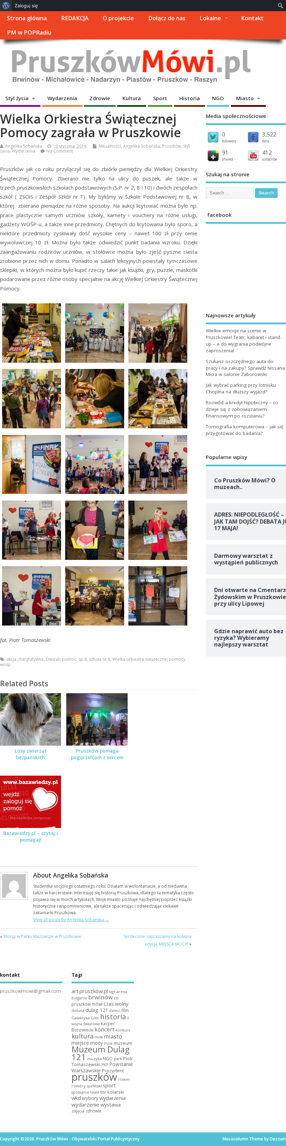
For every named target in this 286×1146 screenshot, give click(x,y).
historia (113, 1016)
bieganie (79, 998)
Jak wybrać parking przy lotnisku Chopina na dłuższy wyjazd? (241, 388)
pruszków (94, 1077)
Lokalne (210, 18)
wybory (90, 1098)
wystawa (110, 1104)
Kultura (131, 98)
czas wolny (116, 1003)
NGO (218, 98)
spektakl (94, 1085)
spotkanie (80, 1092)
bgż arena (118, 991)
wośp (5, 664)
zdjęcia (78, 1111)
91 (225, 152)
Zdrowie (99, 98)
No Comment (59, 151)
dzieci (114, 1010)
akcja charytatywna (25, 659)
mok (108, 1043)
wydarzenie (85, 1104)
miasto (113, 1036)
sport (109, 1085)
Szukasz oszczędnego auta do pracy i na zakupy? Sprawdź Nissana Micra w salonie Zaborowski (245, 368)
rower (124, 1079)
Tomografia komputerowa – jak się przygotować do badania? (245, 429)
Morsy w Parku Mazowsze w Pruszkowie (42, 936)
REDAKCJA (75, 18)
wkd (76, 1097)
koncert (104, 1029)
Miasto (245, 98)
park (118, 1058)
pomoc (69, 659)
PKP (104, 1064)
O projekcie (118, 18)
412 (267, 152)
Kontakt (252, 18)
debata (78, 1010)
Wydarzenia (62, 98)
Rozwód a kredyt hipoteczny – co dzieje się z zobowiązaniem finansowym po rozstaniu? (242, 409)
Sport (160, 98)
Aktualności (109, 146)
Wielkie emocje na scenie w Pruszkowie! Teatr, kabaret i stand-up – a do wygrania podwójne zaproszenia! (243, 340)
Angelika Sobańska (23, 146)
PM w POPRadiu (29, 32)
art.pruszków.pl (90, 991)
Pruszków (171, 146)
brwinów (100, 997)
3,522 (269, 134)
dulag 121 (96, 1010)
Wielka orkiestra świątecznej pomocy (148, 659)
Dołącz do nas (167, 18)
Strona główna (27, 18)
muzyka (94, 1058)
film (125, 1010)
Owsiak (53, 659)
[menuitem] (6, 5)
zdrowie (93, 1111)
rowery (78, 1085)
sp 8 (82, 659)
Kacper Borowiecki (93, 1027)
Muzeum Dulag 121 (101, 1053)
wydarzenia (112, 1097)
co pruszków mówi (95, 1001)
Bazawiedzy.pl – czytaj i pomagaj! (30, 836)
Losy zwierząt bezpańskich (31, 754)
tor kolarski (112, 1092)
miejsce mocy (87, 1043)
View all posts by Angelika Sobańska (71, 920)
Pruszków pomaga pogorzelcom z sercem (97, 754)
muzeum (123, 1043)
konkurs (122, 1030)
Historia (189, 98)
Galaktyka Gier (85, 1017)
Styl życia (17, 98)
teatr (94, 1092)
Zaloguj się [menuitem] (26, 5)
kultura (82, 1036)
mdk (99, 1037)
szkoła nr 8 (99, 659)
